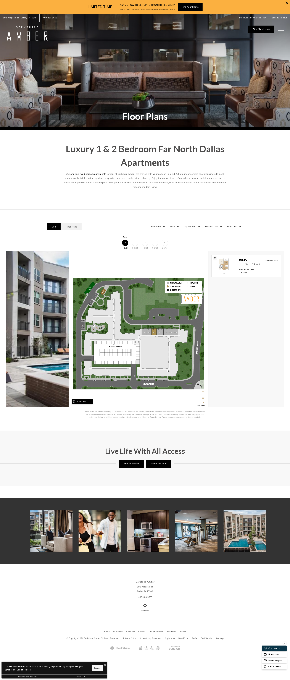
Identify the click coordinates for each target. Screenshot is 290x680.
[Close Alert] (287, 3)
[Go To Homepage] (27, 33)
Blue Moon (183, 638)
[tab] (54, 227)
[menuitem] (107, 632)
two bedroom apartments (93, 174)
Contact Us (80, 676)
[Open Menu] (281, 29)
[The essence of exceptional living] (51, 531)
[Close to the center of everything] (100, 531)
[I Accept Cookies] (105, 665)
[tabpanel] (145, 326)
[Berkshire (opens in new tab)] (120, 650)
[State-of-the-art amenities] (196, 531)
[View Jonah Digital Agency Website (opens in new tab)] (174, 648)
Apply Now (170, 638)
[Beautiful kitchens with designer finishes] (148, 531)
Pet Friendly (206, 638)
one (72, 174)
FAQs (194, 638)
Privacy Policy (129, 638)
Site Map (220, 638)
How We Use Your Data (27, 676)
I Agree (97, 668)
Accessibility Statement (150, 638)
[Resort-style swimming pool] (245, 531)
